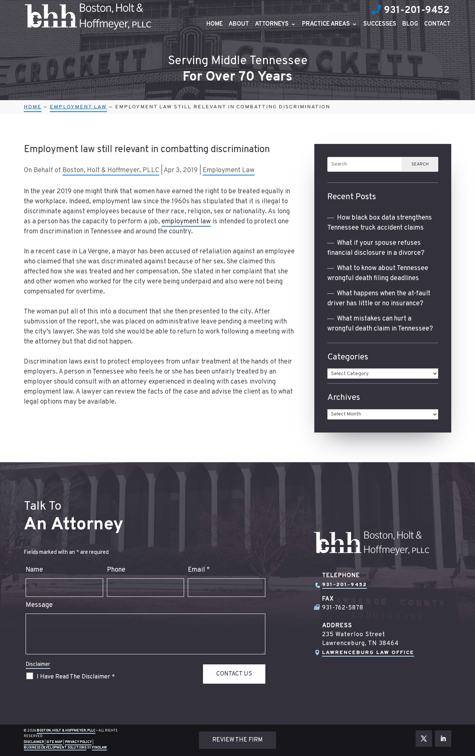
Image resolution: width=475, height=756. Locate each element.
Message (39, 605)
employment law (186, 221)
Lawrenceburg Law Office (368, 653)
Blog (410, 25)
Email (199, 570)
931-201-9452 (416, 10)
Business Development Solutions (55, 748)
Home (214, 25)
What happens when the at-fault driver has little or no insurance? (378, 298)
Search (420, 164)
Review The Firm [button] (237, 740)
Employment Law (229, 170)
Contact (437, 25)
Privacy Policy (78, 742)
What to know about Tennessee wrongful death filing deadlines (377, 273)
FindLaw (99, 748)
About (239, 25)
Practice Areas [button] (326, 25)
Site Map (54, 742)
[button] (467, 702)
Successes (379, 25)
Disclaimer (38, 664)
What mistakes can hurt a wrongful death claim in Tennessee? (380, 324)
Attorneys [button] (272, 25)
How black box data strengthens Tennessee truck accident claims (379, 223)
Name (34, 570)
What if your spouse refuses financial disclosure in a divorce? (376, 248)
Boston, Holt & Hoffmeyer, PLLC (110, 170)
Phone (116, 570)
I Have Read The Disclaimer (76, 677)
